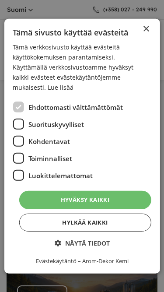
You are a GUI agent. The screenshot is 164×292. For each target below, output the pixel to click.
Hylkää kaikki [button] (85, 222)
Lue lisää (60, 87)
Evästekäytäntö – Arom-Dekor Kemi (82, 261)
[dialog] (82, 145)
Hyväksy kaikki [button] (85, 200)
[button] (82, 243)
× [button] (146, 28)
